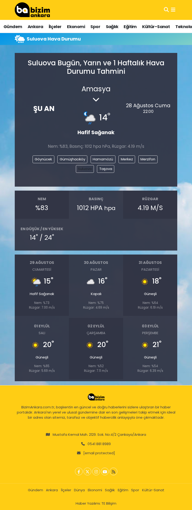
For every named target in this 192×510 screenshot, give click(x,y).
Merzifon (147, 159)
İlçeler (55, 27)
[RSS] (113, 471)
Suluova (85, 168)
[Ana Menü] (173, 10)
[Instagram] (96, 471)
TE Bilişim (108, 503)
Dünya (79, 490)
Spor (95, 27)
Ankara (35, 27)
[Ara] (166, 10)
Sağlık (112, 27)
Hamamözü (103, 159)
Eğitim (130, 27)
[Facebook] (79, 471)
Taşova (105, 168)
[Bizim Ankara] (32, 10)
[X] (87, 471)
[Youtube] (105, 471)
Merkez (127, 159)
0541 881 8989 (99, 443)
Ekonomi (76, 27)
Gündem (13, 27)
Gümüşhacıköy (72, 159)
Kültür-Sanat (156, 27)
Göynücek (43, 159)
